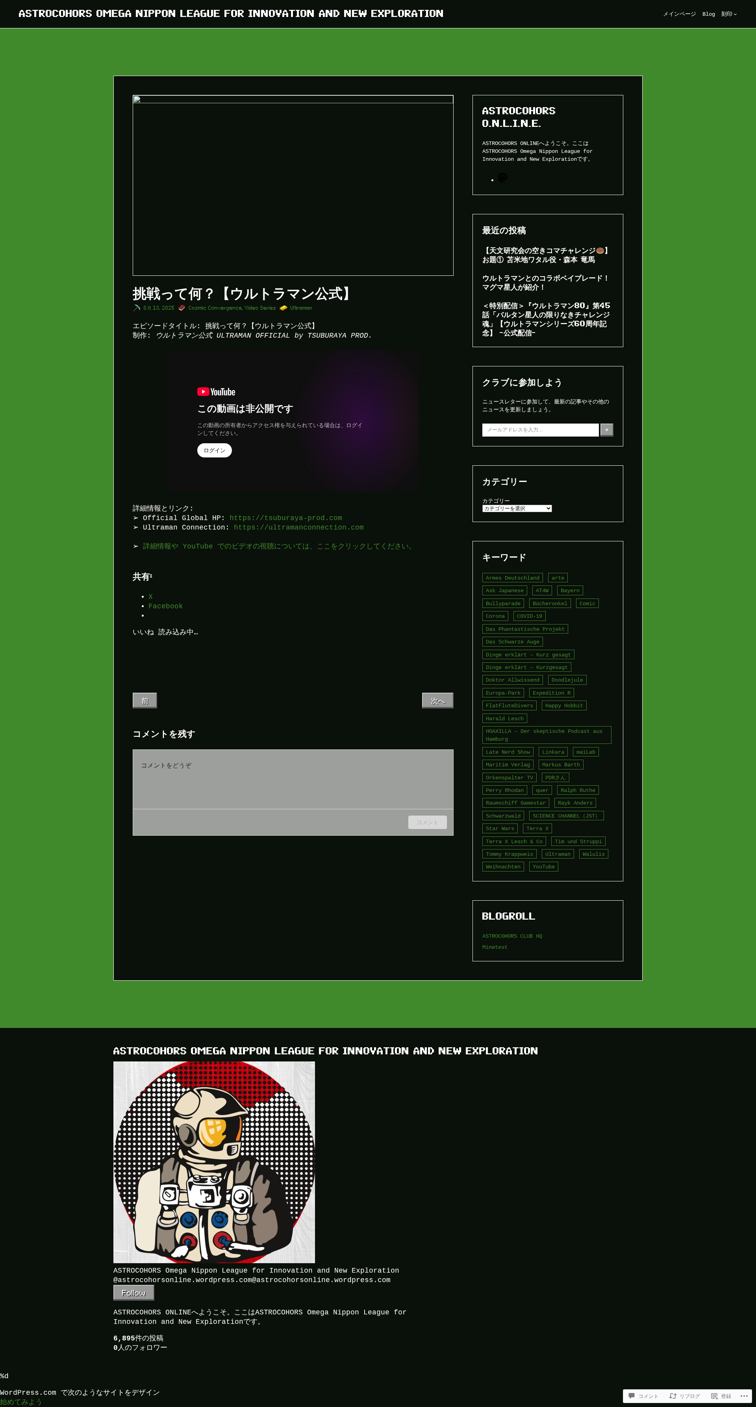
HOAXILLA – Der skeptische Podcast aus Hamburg (544, 735)
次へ (438, 700)
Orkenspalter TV (509, 777)
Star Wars (500, 828)
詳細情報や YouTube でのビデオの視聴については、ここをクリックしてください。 (279, 546)
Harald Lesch (505, 718)
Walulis (594, 854)
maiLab (585, 752)
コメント (428, 822)
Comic (587, 603)
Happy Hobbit (564, 705)
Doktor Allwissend (512, 680)
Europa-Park (503, 693)
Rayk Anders (575, 802)
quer (542, 790)
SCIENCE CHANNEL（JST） (566, 815)
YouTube (544, 866)
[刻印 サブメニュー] (735, 14)
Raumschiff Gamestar (516, 802)
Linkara (553, 752)
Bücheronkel (550, 603)
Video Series (260, 308)
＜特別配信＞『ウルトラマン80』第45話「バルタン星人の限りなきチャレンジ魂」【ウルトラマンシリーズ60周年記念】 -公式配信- (546, 319)
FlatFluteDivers (509, 705)
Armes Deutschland (512, 577)
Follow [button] (134, 1292)
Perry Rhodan (505, 790)
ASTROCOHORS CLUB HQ (512, 936)
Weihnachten (503, 866)
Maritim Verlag (508, 764)
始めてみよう (21, 1402)
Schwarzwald (503, 815)
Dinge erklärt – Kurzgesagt (527, 667)
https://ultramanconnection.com (299, 528)
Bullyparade (503, 603)
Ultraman (302, 308)
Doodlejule (567, 680)
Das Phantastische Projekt (525, 629)
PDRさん (555, 777)
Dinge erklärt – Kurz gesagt (528, 654)
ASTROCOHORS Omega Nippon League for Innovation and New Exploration (231, 13)
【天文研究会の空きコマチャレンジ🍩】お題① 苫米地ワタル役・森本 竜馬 (546, 255)
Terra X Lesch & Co (514, 841)
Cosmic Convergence (215, 308)
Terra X (537, 828)
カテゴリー (496, 501)
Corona (495, 616)
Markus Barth (561, 764)
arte (558, 577)
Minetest (495, 947)
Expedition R (552, 693)
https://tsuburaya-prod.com (286, 518)
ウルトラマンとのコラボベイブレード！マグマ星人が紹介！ (546, 282)
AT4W (542, 590)
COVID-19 (529, 616)
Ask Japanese (505, 590)
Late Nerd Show (508, 752)
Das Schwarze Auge (512, 641)
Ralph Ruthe (578, 790)
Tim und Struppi (578, 841)
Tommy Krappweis (509, 854)
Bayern (570, 590)
